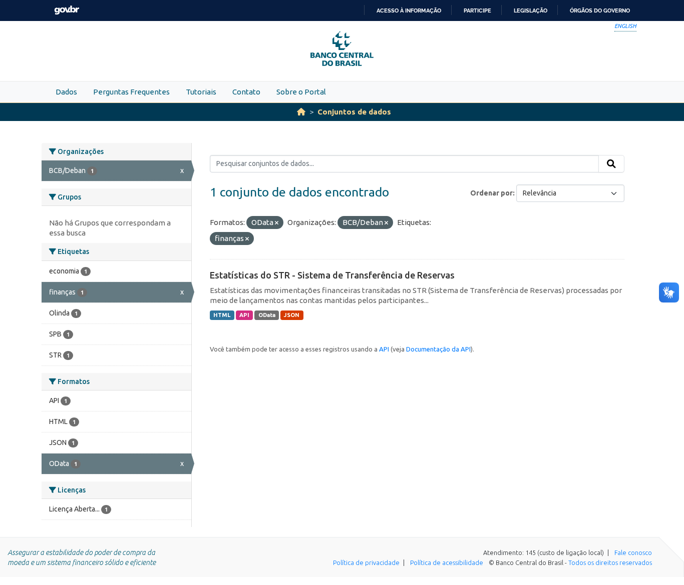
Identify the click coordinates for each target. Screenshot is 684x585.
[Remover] (276, 223)
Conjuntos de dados (354, 112)
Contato (246, 92)
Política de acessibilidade (446, 562)
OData (266, 315)
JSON (291, 315)
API (244, 315)
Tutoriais (201, 92)
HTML (221, 315)
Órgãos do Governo (600, 10)
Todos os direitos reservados (610, 562)
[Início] (301, 112)
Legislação (530, 10)
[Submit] (611, 164)
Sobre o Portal (301, 92)
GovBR (66, 10)
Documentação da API (438, 349)
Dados (66, 92)
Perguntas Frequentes (131, 92)
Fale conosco (633, 552)
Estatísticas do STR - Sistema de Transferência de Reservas (332, 275)
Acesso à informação (409, 10)
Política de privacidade (366, 562)
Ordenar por (491, 193)
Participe (477, 10)
